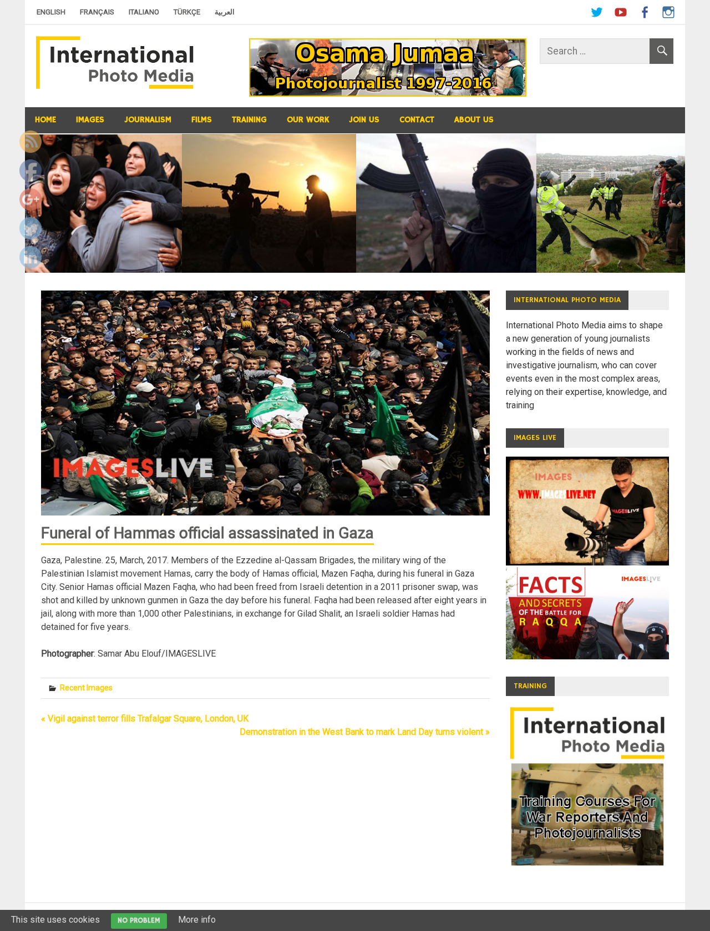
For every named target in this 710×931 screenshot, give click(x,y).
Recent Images (86, 687)
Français (97, 12)
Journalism (147, 119)
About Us (474, 119)
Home (45, 119)
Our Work (308, 119)
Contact (416, 119)
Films (201, 119)
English (51, 12)
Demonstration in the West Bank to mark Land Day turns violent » (365, 732)
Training (249, 119)
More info (197, 919)
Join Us (364, 119)
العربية (225, 12)
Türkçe (187, 12)
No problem (139, 920)
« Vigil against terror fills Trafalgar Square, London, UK (144, 718)
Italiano (144, 12)
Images (90, 119)
